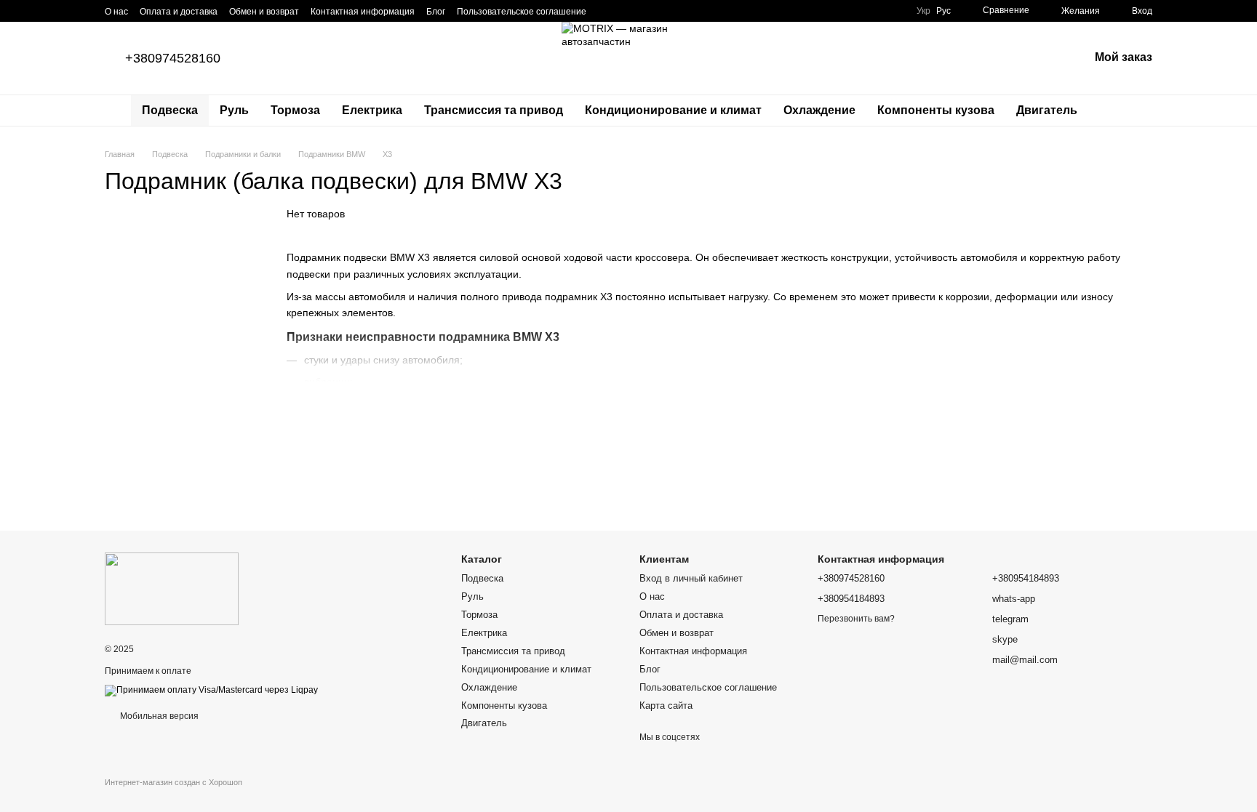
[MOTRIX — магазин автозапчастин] (172, 588)
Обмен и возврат (264, 12)
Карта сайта (666, 705)
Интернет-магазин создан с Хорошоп (173, 782)
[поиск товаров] (1114, 110)
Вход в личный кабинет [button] (691, 578)
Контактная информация (363, 12)
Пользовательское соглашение (521, 12)
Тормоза (295, 110)
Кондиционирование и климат (673, 110)
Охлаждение (819, 110)
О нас (116, 12)
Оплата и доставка (179, 12)
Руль (234, 110)
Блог (435, 12)
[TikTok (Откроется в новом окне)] (624, 11)
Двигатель (1046, 110)
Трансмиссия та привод (493, 110)
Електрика (372, 110)
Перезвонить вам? (856, 619)
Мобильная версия (158, 716)
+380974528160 (172, 58)
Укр (923, 11)
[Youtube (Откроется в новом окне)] (659, 11)
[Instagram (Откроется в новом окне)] (606, 11)
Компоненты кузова (935, 110)
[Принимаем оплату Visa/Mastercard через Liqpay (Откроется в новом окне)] (211, 690)
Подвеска (170, 110)
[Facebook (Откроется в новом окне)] (641, 11)
